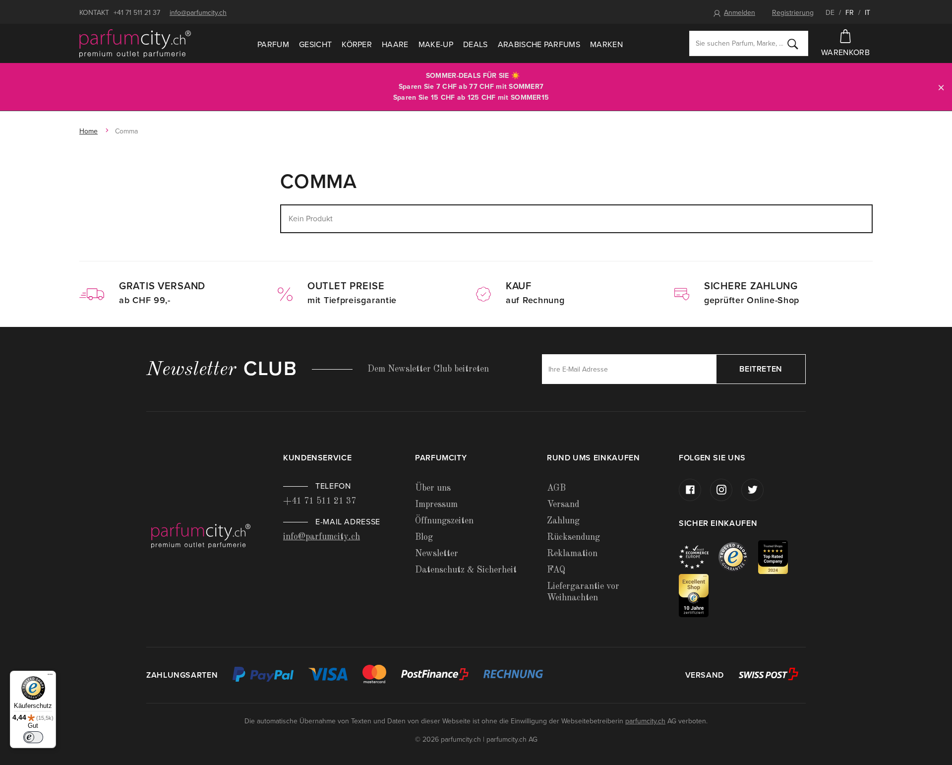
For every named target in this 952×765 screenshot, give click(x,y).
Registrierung (793, 12)
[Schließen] (941, 87)
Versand (563, 504)
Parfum (273, 45)
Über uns (433, 488)
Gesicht (315, 45)
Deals (475, 45)
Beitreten (760, 369)
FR (849, 12)
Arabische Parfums (539, 45)
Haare (395, 45)
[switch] (33, 737)
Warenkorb (845, 53)
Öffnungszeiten (444, 520)
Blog (424, 537)
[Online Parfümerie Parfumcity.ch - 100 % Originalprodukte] (135, 44)
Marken (606, 45)
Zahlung (563, 520)
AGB (556, 488)
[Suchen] (792, 44)
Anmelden (739, 12)
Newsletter (436, 553)
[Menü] (50, 677)
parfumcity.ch (645, 721)
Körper (357, 45)
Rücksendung (573, 537)
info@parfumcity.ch (198, 12)
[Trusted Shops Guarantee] (738, 556)
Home (88, 131)
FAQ (556, 570)
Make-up (435, 45)
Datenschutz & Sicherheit (466, 570)
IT (867, 12)
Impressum (436, 504)
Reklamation (572, 553)
